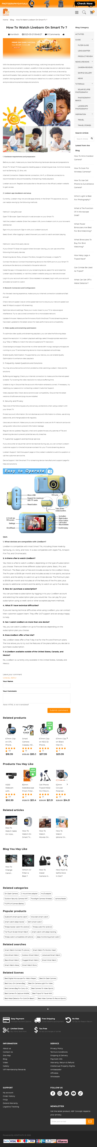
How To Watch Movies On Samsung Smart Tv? (43, 834)
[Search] (84, 12)
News (80, 78)
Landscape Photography (81, 107)
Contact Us (8, 1052)
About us (7, 1048)
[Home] (6, 11)
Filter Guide (83, 45)
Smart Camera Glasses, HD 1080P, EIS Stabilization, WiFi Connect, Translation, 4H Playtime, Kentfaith (28, 742)
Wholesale (55, 1077)
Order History (9, 1096)
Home (5, 20)
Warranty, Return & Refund (62, 1063)
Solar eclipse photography (82, 91)
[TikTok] (80, 1093)
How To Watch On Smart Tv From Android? (26, 834)
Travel (81, 120)
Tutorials (79, 84)
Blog (12, 20)
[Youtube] (73, 1093)
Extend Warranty (10, 1103)
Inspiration (80, 114)
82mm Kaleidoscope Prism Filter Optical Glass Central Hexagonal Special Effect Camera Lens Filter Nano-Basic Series (28, 788)
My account (8, 1093)
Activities (79, 34)
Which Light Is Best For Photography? (83, 198)
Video (5, 1063)
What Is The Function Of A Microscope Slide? (83, 212)
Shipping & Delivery (59, 1055)
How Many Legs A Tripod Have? (82, 257)
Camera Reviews (85, 67)
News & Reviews (82, 62)
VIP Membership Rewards (14, 1070)
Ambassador (56, 1070)
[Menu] (76, 12)
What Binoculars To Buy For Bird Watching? (83, 243)
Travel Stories (84, 125)
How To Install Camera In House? (43, 873)
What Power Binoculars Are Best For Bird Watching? (83, 227)
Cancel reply (9, 678)
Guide (78, 40)
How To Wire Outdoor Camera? (84, 158)
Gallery (6, 1066)
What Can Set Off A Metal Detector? (82, 281)
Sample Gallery (85, 73)
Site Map (7, 1055)
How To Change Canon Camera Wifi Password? (11, 870)
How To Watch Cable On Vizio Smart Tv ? (11, 831)
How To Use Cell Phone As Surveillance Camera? (84, 184)
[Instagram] (59, 1093)
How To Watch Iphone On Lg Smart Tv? (60, 834)
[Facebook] (52, 1093)
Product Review (85, 56)
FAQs (5, 1100)
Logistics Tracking (11, 1107)
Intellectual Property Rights (62, 1066)
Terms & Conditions (59, 1052)
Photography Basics (83, 99)
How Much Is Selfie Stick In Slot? (61, 873)
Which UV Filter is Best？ (26, 873)
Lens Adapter (84, 51)
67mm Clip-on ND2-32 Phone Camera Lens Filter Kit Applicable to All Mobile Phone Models (45, 742)
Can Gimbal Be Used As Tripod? (83, 269)
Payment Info (56, 1059)
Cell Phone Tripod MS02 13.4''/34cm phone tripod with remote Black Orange (45, 788)
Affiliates (54, 1073)
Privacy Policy (56, 1048)
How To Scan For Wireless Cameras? (82, 170)
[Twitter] (66, 1093)
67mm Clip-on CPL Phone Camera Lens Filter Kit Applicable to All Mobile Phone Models (11, 742)
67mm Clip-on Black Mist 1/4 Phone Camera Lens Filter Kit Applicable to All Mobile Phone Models (62, 742)
